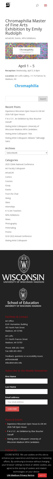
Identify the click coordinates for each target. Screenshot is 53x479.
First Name (10, 376)
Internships (10, 206)
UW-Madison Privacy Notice (20, 475)
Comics (8, 177)
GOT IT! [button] (42, 475)
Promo (8, 232)
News (7, 219)
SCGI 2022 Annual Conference (18, 236)
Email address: (12, 397)
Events (18, 38)
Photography (11, 223)
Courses (9, 181)
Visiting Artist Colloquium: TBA (18, 133)
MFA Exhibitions (29, 38)
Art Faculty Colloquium (15, 168)
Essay (7, 185)
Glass (7, 202)
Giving (8, 198)
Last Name (10, 387)
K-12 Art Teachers (13, 210)
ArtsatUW (9, 38)
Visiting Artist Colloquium (16, 240)
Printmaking (10, 227)
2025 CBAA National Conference (19, 164)
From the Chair (11, 194)
